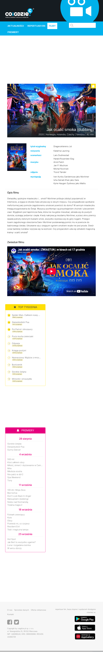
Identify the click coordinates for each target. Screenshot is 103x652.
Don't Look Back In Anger (19, 496)
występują (35, 176)
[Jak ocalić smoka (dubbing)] (16, 157)
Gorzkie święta (19, 371)
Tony (9, 480)
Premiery (13, 32)
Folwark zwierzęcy (16, 514)
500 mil (10, 459)
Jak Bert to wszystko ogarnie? (21, 542)
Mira (9, 468)
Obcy (9, 520)
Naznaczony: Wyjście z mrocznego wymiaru (26, 357)
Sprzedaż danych (21, 610)
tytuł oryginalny (38, 146)
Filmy (52, 26)
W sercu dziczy (14, 548)
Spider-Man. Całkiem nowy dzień (26, 315)
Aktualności (16, 26)
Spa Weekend (13, 477)
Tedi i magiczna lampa (17, 529)
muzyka (34, 162)
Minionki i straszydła (22, 379)
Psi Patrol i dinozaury (22, 329)
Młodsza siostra (14, 471)
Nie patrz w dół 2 (15, 474)
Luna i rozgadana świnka (19, 545)
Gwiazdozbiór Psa (20, 322)
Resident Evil (13, 526)
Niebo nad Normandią (17, 502)
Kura (9, 517)
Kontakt (10, 614)
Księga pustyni (19, 350)
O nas (9, 610)
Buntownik (17, 364)
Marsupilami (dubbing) (17, 499)
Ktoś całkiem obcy (15, 462)
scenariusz (35, 155)
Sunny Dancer (14, 450)
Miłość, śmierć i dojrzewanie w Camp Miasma (25, 465)
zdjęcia (34, 172)
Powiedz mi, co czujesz (18, 523)
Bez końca (12, 493)
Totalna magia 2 (14, 505)
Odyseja (16, 343)
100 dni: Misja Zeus (16, 490)
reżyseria (35, 151)
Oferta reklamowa (38, 610)
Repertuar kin (36, 26)
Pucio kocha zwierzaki (22, 336)
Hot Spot (11, 539)
